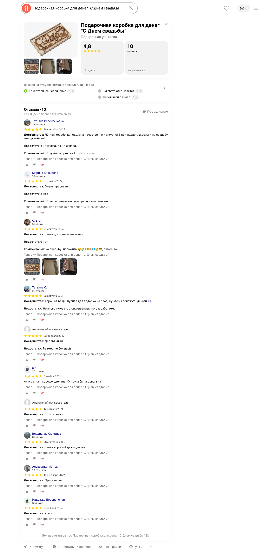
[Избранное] (226, 8)
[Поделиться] (166, 24)
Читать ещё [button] (87, 153)
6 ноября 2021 (52, 376)
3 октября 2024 (53, 181)
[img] (33, 129)
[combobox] (78, 8)
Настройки (113, 547)
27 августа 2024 (54, 229)
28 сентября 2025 (54, 129)
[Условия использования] (164, 87)
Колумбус (37, 547)
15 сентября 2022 (54, 475)
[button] (31, 66)
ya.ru (138, 547)
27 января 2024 (53, 508)
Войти (243, 8)
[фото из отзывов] (32, 266)
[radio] (27, 165)
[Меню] (256, 8)
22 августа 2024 (54, 295)
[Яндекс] (26, 8)
